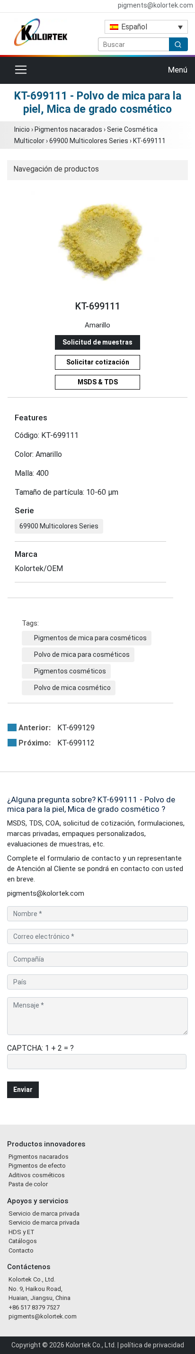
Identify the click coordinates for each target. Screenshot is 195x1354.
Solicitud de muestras (97, 342)
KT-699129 (56, 727)
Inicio (22, 129)
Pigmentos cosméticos (70, 671)
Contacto (21, 1250)
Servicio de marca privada (44, 1213)
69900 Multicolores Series (88, 141)
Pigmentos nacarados (68, 129)
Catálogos (23, 1241)
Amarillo (97, 325)
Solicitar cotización (97, 362)
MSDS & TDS (98, 382)
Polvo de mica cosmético (72, 687)
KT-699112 (56, 742)
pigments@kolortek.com (154, 5)
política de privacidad (152, 1345)
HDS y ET (22, 1232)
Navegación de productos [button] (56, 168)
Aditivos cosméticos (37, 1175)
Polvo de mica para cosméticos (82, 654)
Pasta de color (28, 1184)
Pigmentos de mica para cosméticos (90, 638)
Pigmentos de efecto (37, 1165)
